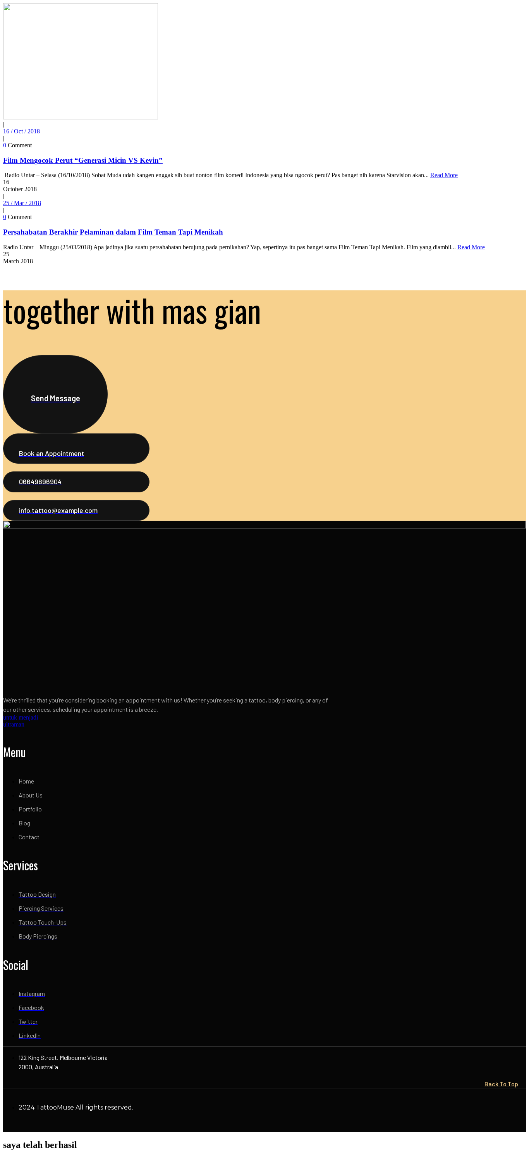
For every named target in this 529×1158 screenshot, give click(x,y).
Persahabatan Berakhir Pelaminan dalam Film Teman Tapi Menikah (113, 232)
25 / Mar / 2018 (22, 203)
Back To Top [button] (501, 1083)
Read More (444, 175)
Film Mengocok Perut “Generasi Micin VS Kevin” (83, 160)
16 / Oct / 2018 (21, 131)
